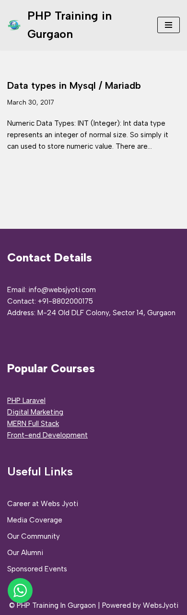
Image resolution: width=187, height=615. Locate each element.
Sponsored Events (37, 569)
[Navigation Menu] (168, 25)
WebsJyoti (160, 605)
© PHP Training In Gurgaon (52, 605)
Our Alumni (25, 552)
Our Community (33, 536)
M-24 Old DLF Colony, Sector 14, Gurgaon (106, 312)
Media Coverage (34, 520)
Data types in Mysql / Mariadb (74, 85)
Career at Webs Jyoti (42, 503)
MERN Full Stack (33, 423)
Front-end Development (47, 435)
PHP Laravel (26, 400)
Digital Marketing (35, 412)
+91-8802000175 (65, 301)
